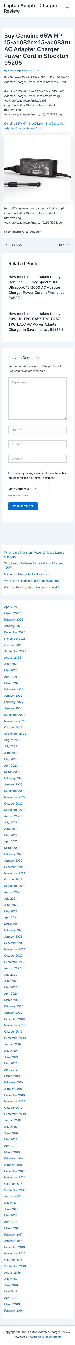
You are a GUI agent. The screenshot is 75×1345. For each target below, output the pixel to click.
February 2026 (13, 619)
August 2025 (12, 657)
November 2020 (15, 949)
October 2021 (13, 879)
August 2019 (12, 1044)
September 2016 (15, 1266)
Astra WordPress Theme (46, 1336)
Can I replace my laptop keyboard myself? (31, 587)
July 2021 (10, 898)
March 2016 (12, 1304)
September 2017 (15, 1190)
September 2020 (15, 962)
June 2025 (11, 664)
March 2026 (12, 613)
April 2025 (11, 676)
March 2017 (12, 1228)
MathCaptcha (23, 496)
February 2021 (13, 930)
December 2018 (14, 1095)
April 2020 (11, 993)
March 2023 (12, 771)
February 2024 (13, 702)
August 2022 (12, 816)
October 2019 (13, 1031)
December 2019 (14, 1019)
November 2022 (15, 797)
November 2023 (15, 721)
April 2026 (11, 607)
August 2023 (12, 740)
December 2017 (14, 1171)
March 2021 (12, 924)
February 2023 (13, 778)
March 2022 (12, 848)
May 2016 (10, 1291)
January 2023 (13, 784)
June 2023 (11, 753)
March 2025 (12, 683)
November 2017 (14, 1177)
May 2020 (11, 987)
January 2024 (13, 708)
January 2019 (13, 1089)
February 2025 (13, 689)
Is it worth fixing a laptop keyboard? (27, 574)
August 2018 (12, 1120)
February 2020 (13, 1006)
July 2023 (10, 746)
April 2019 (10, 1069)
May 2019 (10, 1063)
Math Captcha (17, 488)
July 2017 (10, 1203)
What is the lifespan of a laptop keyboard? (31, 581)
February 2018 (13, 1158)
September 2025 (15, 651)
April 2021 (10, 917)
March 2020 (12, 1000)
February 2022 (13, 854)
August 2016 (12, 1272)
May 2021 (10, 911)
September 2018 (15, 1114)
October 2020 (13, 955)
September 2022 (15, 810)
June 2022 (11, 829)
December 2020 (14, 943)
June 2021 (11, 905)
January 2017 (13, 1241)
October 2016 (13, 1260)
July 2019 (10, 1050)
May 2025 (11, 670)
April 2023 (11, 765)
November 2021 (14, 873)
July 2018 (10, 1127)
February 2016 (13, 1310)
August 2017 (12, 1196)
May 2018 (10, 1139)
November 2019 (14, 1025)
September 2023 (15, 733)
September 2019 (15, 1038)
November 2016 (14, 1253)
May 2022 (11, 835)
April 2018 (10, 1145)
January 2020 (13, 1012)
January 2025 (13, 695)
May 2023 (11, 759)
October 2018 (13, 1107)
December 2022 (14, 791)
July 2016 (10, 1279)
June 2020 (11, 981)
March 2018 (12, 1152)
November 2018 (14, 1101)
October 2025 (13, 645)
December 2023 (14, 715)
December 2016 (14, 1247)
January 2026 (13, 626)
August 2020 (12, 968)
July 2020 (10, 974)
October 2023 (13, 727)
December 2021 (14, 867)
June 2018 (11, 1133)
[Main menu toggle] (67, 8)
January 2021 (13, 936)
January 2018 (13, 1165)
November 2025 (15, 638)
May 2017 (10, 1215)
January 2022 (13, 860)
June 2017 (11, 1209)
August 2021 (12, 892)
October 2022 (13, 803)
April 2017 (10, 1222)
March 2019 (12, 1076)
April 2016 (10, 1298)
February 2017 (13, 1234)
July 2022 (10, 822)
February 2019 (13, 1082)
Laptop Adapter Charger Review (30, 8)
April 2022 (11, 841)
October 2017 (13, 1184)
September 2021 (15, 886)
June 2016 (11, 1285)
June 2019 (11, 1057)
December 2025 (14, 632)
